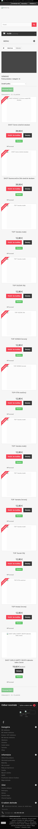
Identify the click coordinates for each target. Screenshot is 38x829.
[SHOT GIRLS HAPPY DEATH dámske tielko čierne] (19, 645)
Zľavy (3, 750)
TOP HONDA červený (19, 339)
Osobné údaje (5, 795)
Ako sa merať (5, 765)
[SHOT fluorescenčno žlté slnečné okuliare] (19, 163)
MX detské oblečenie (7, 732)
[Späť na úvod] (3, 48)
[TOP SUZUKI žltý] (19, 270)
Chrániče (4, 742)
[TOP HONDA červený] (19, 324)
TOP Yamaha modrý (19, 232)
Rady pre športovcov (7, 768)
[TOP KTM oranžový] (19, 377)
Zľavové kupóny (6, 798)
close (3, 823)
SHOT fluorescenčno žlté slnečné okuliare (19, 178)
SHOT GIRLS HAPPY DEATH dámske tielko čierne (19, 661)
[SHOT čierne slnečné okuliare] (19, 110)
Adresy (3, 793)
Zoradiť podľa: (5, 83)
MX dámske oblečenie (8, 737)
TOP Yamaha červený (19, 500)
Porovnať (11, 146)
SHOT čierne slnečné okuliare (19, 125)
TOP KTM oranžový (19, 392)
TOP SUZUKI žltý (19, 285)
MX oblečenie (5, 730)
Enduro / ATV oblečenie (8, 735)
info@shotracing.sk (14, 816)
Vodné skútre (5, 745)
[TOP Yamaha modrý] (19, 217)
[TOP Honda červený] (19, 591)
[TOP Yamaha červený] (19, 484)
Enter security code (25, 709)
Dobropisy (4, 790)
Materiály (4, 763)
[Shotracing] (19, 12)
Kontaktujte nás (15, 3)
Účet (3, 785)
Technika (4, 747)
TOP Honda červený (19, 607)
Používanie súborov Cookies (10, 778)
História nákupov (6, 788)
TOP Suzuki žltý (19, 553)
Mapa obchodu (5, 780)
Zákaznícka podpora (7, 758)
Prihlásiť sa (33, 3)
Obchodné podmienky (8, 760)
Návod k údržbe (6, 773)
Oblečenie (4, 740)
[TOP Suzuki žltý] (19, 538)
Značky (3, 770)
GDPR (3, 775)
